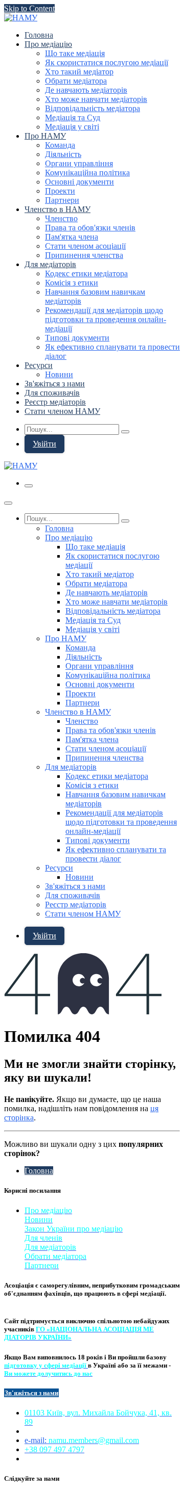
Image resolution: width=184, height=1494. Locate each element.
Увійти (44, 443)
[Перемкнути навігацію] (29, 485)
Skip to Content (29, 8)
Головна (39, 1170)
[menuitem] (39, 35)
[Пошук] (125, 431)
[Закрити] (8, 503)
